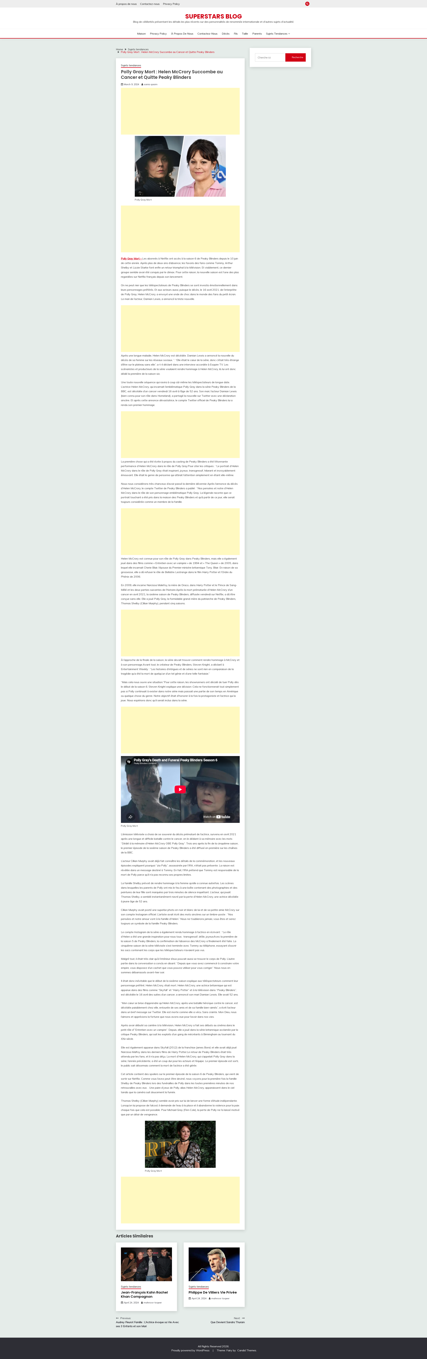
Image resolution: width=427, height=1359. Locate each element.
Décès (226, 33)
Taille (245, 33)
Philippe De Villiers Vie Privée (213, 1292)
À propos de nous (126, 4)
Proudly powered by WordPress (190, 1350)
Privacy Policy (171, 4)
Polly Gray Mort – (131, 258)
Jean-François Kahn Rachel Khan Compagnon (144, 1294)
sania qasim (150, 84)
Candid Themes (246, 1350)
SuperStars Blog (213, 16)
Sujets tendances (276, 33)
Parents (257, 33)
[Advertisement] (180, 111)
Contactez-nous (150, 4)
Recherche (297, 57)
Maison (141, 33)
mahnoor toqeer (153, 1302)
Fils (236, 33)
